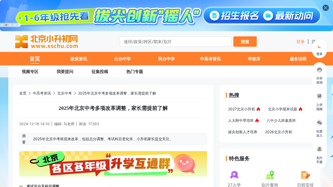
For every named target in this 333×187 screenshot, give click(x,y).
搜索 (245, 41)
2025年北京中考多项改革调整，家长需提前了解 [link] (117, 93)
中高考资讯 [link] (42, 93)
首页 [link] (23, 93)
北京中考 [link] (64, 93)
